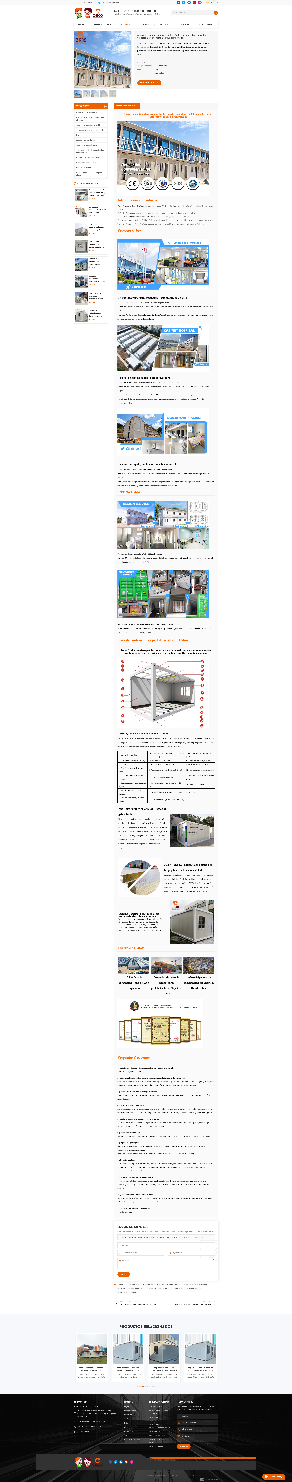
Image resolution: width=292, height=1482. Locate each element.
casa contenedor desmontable (88, 125)
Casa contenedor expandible (87, 162)
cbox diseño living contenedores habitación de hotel (96, 296)
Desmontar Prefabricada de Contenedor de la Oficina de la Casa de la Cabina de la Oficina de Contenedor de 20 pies (98, 313)
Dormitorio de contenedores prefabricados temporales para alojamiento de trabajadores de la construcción (96, 262)
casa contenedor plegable (86, 145)
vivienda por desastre (157, 1435)
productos (127, 25)
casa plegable (154, 1431)
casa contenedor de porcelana (194, 1284)
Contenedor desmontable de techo (90, 130)
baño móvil (80, 135)
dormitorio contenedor (157, 1407)
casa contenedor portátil (126, 1292)
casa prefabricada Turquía (167, 1284)
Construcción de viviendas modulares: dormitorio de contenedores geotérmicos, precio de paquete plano (97, 210)
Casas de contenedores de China (130, 206)
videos (146, 25)
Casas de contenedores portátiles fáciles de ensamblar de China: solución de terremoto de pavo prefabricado (165, 1237)
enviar (182, 1446)
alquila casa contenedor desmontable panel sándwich (91, 1369)
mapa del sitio (129, 1431)
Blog (126, 1427)
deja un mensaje (276, 1476)
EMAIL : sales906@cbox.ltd (111, 2)
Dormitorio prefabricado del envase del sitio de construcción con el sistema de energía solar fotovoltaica (200, 1369)
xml (125, 1435)
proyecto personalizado (85, 140)
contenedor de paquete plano (88, 112)
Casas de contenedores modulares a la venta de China (97, 279)
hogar (81, 25)
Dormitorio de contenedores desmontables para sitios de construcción (97, 245)
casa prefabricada (83, 167)
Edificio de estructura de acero (88, 157)
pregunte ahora (148, 83)
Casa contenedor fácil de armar (140, 1284)
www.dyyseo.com (212, 1476)
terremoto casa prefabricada (159, 1288)
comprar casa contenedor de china (130, 1288)
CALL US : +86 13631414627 (86, 2)
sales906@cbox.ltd (99, 1421)
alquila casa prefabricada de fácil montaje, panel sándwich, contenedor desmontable (128, 1369)
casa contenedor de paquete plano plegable (90, 118)
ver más (92, 199)
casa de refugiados (156, 1446)
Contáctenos (206, 25)
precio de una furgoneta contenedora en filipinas (164, 1369)
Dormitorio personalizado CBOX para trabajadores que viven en (97, 227)
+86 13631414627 (97, 1427)
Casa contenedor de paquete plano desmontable (90, 151)
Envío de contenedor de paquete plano (89, 173)
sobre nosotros (102, 25)
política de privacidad (132, 1439)
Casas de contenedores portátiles (136, 216)
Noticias (185, 25)
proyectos (165, 25)
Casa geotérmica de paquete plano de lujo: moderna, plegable (97, 193)
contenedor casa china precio (187, 1288)
